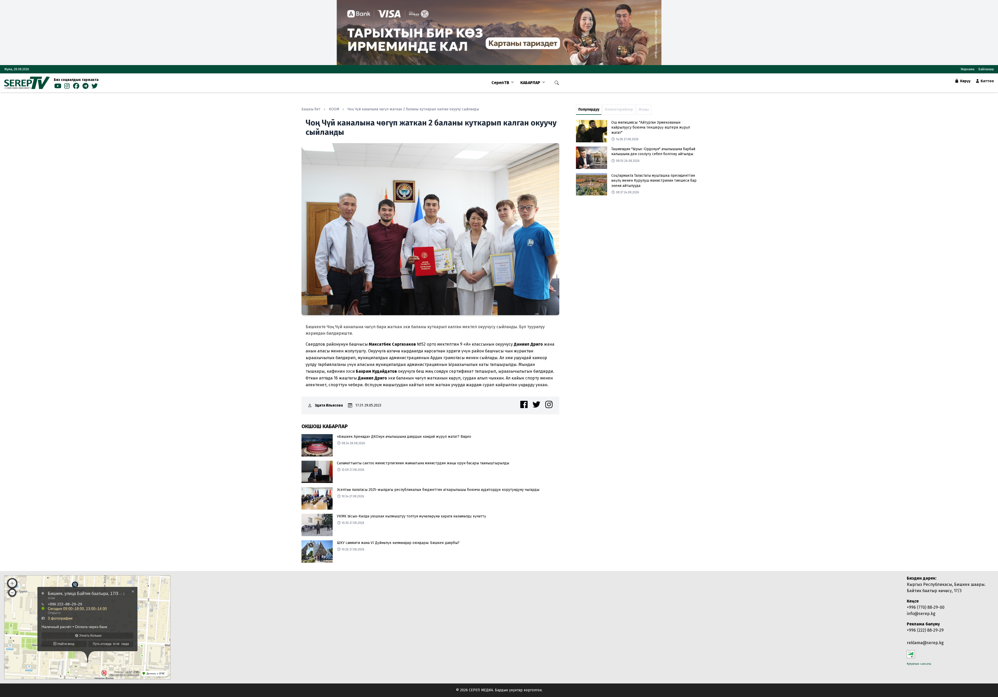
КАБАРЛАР (530, 82)
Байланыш (986, 69)
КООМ (334, 109)
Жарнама (967, 69)
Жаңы (644, 109)
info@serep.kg (921, 613)
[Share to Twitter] (536, 404)
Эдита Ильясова (329, 405)
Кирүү (964, 81)
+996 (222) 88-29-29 (925, 630)
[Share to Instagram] (549, 404)
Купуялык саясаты (919, 664)
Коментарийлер (619, 109)
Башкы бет (310, 109)
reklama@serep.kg (925, 642)
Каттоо (987, 81)
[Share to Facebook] (524, 404)
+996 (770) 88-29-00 (925, 607)
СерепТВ (500, 82)
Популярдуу (588, 109)
